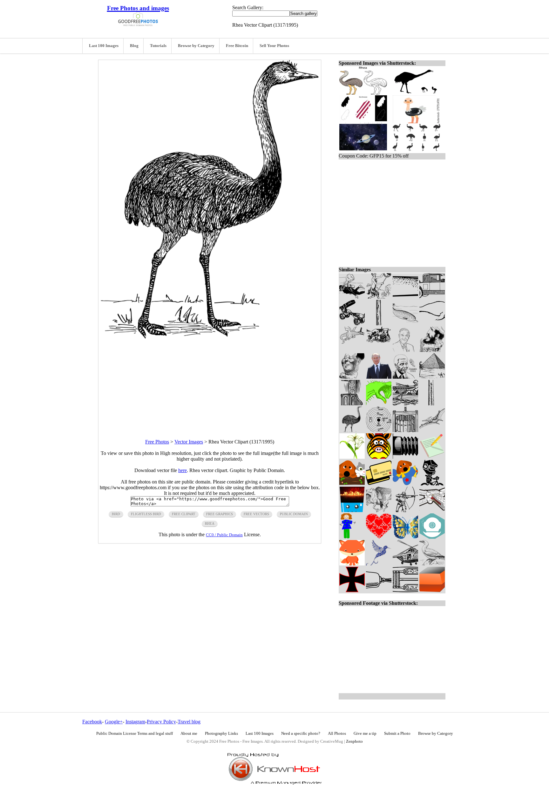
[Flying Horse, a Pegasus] (378, 510)
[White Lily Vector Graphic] (352, 457)
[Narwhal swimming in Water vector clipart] (405, 323)
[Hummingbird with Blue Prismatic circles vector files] (378, 563)
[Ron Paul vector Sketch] (405, 350)
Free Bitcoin (237, 46)
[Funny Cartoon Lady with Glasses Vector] (352, 537)
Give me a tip (365, 733)
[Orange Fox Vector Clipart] (352, 563)
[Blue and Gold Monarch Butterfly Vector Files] (405, 537)
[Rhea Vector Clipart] (352, 430)
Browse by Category (196, 46)
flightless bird (146, 514)
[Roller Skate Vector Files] (352, 323)
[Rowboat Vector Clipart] (405, 403)
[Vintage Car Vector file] (432, 297)
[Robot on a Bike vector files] (432, 483)
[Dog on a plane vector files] (405, 483)
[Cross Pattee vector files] (352, 590)
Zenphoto (354, 741)
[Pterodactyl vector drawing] (432, 430)
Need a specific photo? (300, 733)
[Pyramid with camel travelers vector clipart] (432, 377)
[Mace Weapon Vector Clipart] (378, 323)
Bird (116, 514)
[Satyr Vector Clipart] (378, 297)
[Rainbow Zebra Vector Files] (378, 457)
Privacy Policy (161, 721)
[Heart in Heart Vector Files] (378, 537)
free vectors (256, 514)
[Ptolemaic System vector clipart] (378, 430)
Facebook (92, 721)
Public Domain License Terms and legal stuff (134, 733)
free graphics (219, 514)
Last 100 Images (104, 46)
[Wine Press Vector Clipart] (405, 430)
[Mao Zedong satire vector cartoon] (352, 377)
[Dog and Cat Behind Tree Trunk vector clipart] (352, 483)
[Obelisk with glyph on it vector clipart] (432, 403)
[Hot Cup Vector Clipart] (352, 510)
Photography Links (221, 733)
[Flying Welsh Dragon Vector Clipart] (352, 350)
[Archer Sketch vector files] (405, 510)
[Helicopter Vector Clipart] (405, 563)
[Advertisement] (209, 383)
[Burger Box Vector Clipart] (432, 590)
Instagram (135, 721)
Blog (134, 46)
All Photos (337, 733)
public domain (294, 514)
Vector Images (188, 441)
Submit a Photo (397, 733)
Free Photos (157, 441)
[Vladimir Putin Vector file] (378, 377)
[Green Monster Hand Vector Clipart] (378, 403)
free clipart (183, 514)
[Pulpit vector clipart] (352, 403)
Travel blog (189, 721)
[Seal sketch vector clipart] (432, 323)
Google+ (114, 721)
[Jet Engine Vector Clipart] (405, 590)
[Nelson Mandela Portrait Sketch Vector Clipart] (405, 377)
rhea (209, 523)
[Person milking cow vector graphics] (378, 350)
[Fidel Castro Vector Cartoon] (432, 350)
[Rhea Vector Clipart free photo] (210, 337)
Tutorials (158, 46)
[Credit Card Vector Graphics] (378, 483)
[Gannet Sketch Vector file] (432, 563)
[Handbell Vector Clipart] (378, 590)
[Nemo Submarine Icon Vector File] (432, 537)
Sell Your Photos (274, 46)
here (182, 470)
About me (188, 733)
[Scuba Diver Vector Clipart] (352, 297)
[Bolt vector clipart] (405, 457)
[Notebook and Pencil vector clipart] (432, 457)
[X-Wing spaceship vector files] (432, 510)
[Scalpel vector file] (405, 297)
